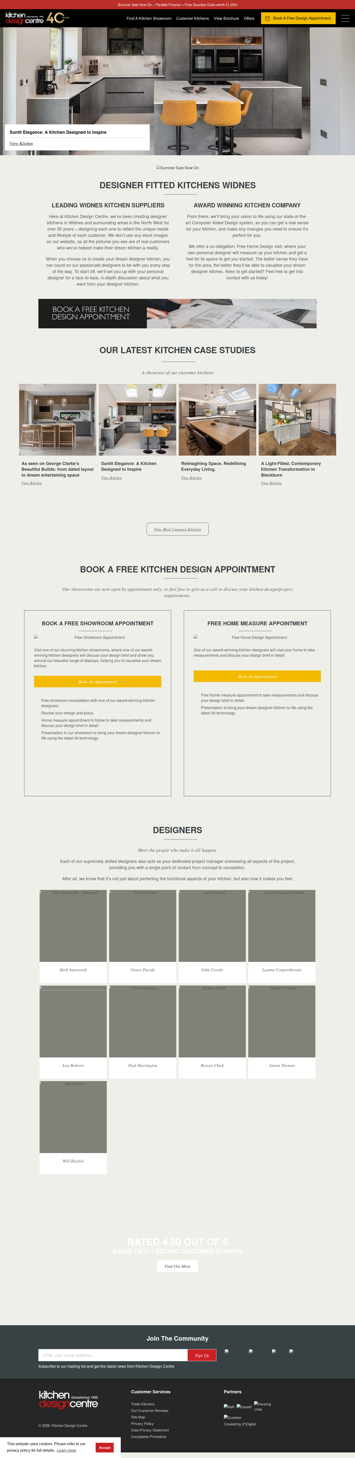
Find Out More (177, 1266)
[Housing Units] (266, 1406)
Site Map (138, 1416)
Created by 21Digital (240, 1423)
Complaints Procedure (148, 1436)
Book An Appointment (97, 681)
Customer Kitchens (192, 18)
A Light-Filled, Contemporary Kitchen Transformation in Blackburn (291, 469)
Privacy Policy (142, 1423)
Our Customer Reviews (150, 1410)
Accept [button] (105, 1448)
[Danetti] (244, 1406)
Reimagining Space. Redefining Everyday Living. (213, 466)
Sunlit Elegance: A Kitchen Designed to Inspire (128, 466)
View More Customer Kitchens (177, 529)
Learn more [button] (66, 1450)
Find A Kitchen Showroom (149, 18)
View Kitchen (21, 143)
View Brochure (226, 18)
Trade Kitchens (143, 1403)
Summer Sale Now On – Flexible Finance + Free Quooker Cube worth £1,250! (177, 4)
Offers (249, 18)
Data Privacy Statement (150, 1429)
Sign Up (202, 1355)
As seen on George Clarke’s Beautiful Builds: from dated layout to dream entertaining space (57, 469)
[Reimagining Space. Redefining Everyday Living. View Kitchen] (177, 90)
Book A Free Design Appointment (302, 18)
